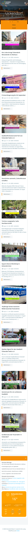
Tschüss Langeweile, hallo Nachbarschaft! (11, 473)
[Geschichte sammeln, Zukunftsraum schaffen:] (14, 166)
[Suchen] (25, 458)
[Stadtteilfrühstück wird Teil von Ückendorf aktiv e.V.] (14, 124)
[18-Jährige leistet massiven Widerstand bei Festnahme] (14, 294)
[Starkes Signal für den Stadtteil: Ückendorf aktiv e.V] (14, 337)
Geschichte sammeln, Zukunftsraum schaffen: (12, 471)
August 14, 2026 (7, 397)
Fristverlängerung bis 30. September (10, 466)
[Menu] (25, 3)
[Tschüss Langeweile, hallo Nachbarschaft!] (14, 209)
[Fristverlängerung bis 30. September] (14, 83)
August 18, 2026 (7, 183)
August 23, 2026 (7, 57)
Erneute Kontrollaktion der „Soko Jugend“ (15, 481)
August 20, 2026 (7, 98)
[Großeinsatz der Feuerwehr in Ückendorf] (14, 422)
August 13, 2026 (7, 439)
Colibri (18, 530)
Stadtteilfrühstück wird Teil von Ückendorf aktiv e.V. (13, 469)
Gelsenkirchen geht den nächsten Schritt (14, 487)
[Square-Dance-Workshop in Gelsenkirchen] (14, 252)
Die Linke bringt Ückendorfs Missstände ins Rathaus (13, 464)
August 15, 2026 (7, 354)
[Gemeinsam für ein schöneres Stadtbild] (14, 380)
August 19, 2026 (7, 140)
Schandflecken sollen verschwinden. (17, 489)
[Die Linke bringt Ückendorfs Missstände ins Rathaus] (14, 40)
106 (18, 21)
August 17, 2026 (7, 268)
